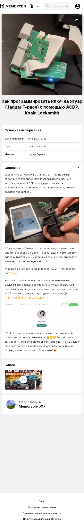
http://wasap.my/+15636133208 (24, 297)
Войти (77, 6)
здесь (13, 273)
